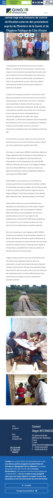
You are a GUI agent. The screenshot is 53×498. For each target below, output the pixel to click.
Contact (36, 426)
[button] (45, 12)
